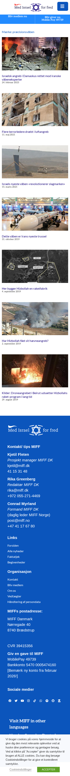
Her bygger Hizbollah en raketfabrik (24, 288)
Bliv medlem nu (17, 16)
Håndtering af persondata (24, 601)
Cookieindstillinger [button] (21, 769)
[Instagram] (28, 700)
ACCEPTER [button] (48, 769)
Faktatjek (13, 556)
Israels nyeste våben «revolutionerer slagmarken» (33, 184)
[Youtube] (22, 700)
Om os (11, 590)
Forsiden (13, 545)
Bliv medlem (15, 585)
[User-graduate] (59, 700)
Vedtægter (14, 596)
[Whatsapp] (40, 700)
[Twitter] (16, 700)
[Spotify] (46, 700)
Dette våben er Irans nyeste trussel (24, 236)
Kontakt (12, 579)
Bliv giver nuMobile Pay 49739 (53, 18)
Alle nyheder (15, 551)
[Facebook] (10, 700)
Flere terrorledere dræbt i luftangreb (25, 131)
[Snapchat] (53, 700)
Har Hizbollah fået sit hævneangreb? (25, 340)
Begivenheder (16, 562)
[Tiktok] (34, 700)
